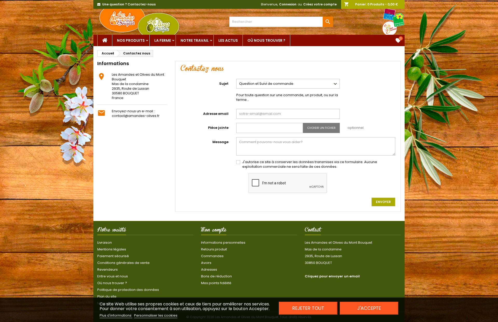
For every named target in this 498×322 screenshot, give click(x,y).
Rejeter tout (308, 308)
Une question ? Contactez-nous (129, 4)
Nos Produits (131, 40)
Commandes (212, 256)
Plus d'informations (116, 315)
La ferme (162, 40)
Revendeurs (107, 269)
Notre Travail (195, 40)
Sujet (224, 83)
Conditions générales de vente (123, 262)
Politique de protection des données (128, 289)
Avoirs (206, 262)
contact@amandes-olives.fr (136, 115)
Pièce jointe (218, 127)
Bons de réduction (216, 276)
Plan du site (106, 296)
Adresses (209, 269)
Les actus (228, 40)
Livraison (104, 242)
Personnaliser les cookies (155, 315)
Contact (313, 230)
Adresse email (216, 113)
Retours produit (214, 249)
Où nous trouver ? (266, 40)
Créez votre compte (320, 4)
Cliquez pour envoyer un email (332, 276)
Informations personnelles (223, 242)
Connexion (287, 4)
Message (220, 141)
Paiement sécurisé (113, 256)
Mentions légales (111, 249)
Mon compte (213, 230)
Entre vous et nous (112, 276)
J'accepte (369, 308)
